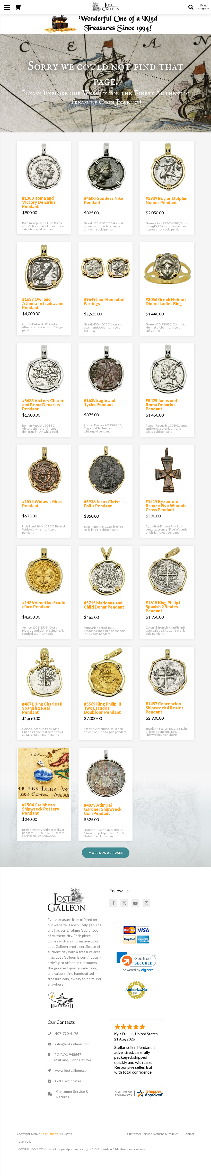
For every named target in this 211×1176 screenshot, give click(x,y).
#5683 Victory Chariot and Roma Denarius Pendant (43, 404)
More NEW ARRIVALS (105, 853)
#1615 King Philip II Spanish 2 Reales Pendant (164, 606)
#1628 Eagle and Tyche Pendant (99, 402)
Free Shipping (202, 7)
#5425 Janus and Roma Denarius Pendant (161, 404)
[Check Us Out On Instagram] (146, 903)
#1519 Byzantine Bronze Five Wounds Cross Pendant (166, 505)
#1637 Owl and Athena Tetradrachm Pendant (42, 303)
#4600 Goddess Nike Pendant (104, 200)
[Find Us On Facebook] (113, 903)
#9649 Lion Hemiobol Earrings (104, 301)
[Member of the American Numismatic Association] (60, 999)
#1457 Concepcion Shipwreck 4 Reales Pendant (164, 707)
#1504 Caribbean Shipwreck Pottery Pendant (40, 808)
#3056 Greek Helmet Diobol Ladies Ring (166, 301)
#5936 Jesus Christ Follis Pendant (102, 503)
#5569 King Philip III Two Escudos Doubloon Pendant (102, 708)
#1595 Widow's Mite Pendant (42, 503)
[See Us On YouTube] (135, 903)
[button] (136, 962)
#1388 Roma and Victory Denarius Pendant (39, 202)
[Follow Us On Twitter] (124, 903)
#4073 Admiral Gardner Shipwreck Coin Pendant (102, 809)
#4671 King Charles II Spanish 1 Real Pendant (42, 708)
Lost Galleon (49, 1134)
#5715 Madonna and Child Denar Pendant (104, 604)
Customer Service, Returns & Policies (153, 1134)
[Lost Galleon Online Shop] (105, 7)
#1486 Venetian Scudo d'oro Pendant (43, 604)
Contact (188, 1134)
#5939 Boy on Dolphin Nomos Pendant (166, 200)
